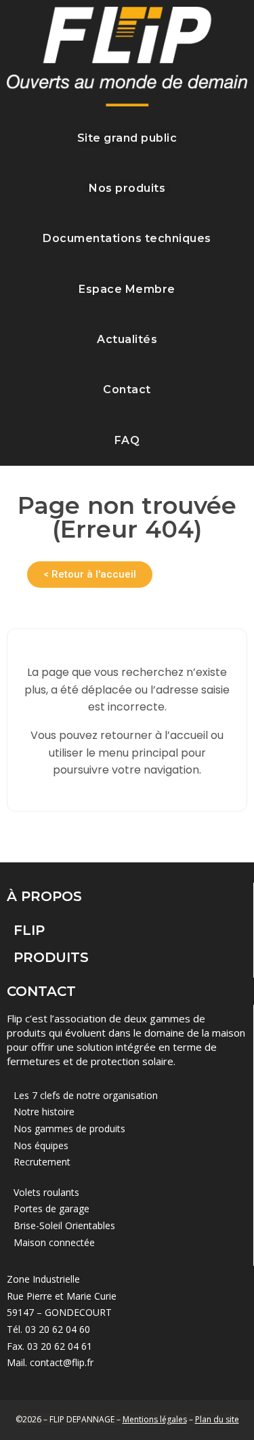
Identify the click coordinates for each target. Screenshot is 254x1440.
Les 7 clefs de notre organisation (86, 1095)
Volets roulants (46, 1192)
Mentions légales (155, 1419)
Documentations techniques (127, 238)
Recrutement (42, 1161)
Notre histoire (44, 1111)
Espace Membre (127, 289)
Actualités (127, 339)
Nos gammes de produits (69, 1128)
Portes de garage (51, 1208)
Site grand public (127, 138)
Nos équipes (41, 1145)
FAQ (127, 440)
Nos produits (127, 188)
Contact (127, 389)
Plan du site (217, 1419)
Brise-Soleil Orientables (64, 1225)
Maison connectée (54, 1242)
